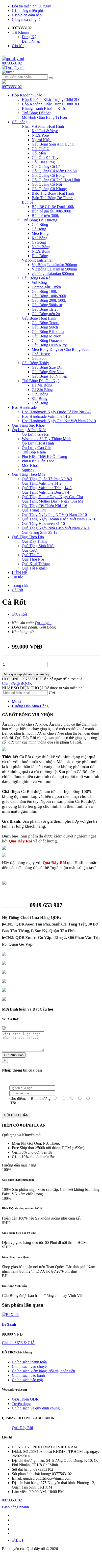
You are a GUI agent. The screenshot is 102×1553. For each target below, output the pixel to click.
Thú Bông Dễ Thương (39, 220)
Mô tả (16, 701)
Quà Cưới (29, 550)
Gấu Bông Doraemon (49, 340)
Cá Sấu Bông (42, 390)
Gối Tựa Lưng (43, 162)
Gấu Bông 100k (44, 291)
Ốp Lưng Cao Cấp (36, 448)
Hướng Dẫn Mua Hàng (30, 706)
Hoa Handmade (24, 407)
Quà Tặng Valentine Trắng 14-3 (47, 488)
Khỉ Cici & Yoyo (45, 131)
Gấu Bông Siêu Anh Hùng (53, 144)
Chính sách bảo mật (27, 1380)
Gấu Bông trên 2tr (46, 314)
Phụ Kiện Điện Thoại (38, 461)
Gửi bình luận (14, 1055)
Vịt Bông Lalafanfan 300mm (54, 265)
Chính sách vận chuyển (30, 1366)
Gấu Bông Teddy (35, 363)
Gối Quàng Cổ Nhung (49, 189)
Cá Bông (39, 242)
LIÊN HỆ (19, 572)
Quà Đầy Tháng (34, 541)
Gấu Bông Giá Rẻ (36, 278)
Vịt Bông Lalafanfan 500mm (54, 269)
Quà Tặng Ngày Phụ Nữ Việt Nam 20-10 (54, 514)
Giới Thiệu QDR (25, 1399)
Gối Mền (39, 153)
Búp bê (27, 202)
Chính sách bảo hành (28, 1375)
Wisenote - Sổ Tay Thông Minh (46, 439)
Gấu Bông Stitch (45, 327)
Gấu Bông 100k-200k (49, 296)
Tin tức (17, 577)
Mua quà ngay (26, 674)
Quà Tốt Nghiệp (35, 568)
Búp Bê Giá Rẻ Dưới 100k (53, 207)
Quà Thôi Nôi (33, 559)
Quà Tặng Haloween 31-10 (43, 523)
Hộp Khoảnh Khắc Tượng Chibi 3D (50, 104)
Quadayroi (43, 623)
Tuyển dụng (21, 1404)
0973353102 (12, 63)
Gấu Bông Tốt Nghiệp (49, 376)
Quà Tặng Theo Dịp (28, 537)
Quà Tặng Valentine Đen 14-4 (45, 492)
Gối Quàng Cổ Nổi (47, 184)
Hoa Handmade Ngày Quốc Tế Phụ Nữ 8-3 (56, 412)
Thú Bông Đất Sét (36, 113)
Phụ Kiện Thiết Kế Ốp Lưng (44, 456)
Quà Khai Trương (36, 564)
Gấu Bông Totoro (45, 323)
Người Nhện (41, 140)
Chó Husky (41, 354)
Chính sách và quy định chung (36, 1408)
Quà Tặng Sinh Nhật (38, 546)
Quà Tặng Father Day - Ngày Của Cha (52, 497)
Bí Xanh (9, 1324)
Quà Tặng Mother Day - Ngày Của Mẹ (52, 501)
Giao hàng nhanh (15, 1507)
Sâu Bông (39, 398)
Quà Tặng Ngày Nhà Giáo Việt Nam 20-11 (56, 528)
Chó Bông (40, 224)
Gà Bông (39, 229)
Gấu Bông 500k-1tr (47, 305)
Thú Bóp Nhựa (34, 452)
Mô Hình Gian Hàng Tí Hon (44, 117)
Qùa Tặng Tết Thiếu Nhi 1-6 (44, 506)
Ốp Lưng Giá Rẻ (35, 434)
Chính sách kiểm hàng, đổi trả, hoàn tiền (43, 1371)
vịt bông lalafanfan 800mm (53, 273)
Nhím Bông (41, 247)
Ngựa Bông (41, 251)
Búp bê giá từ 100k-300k (51, 211)
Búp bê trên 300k (45, 215)
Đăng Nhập (31, 41)
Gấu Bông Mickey (46, 336)
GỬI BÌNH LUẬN (16, 1115)
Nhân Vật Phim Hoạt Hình (43, 126)
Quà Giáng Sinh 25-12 (39, 532)
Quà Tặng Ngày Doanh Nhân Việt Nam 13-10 (58, 519)
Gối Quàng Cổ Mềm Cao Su (54, 171)
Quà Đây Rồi (22, 1428)
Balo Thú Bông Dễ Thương (54, 198)
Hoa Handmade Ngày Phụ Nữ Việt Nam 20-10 (59, 421)
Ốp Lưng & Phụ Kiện (29, 430)
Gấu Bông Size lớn (47, 367)
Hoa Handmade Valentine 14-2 (46, 416)
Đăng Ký (29, 37)
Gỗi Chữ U (41, 149)
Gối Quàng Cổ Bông (48, 175)
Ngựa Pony (41, 135)
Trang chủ (20, 585)
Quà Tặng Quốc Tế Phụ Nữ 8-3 (47, 479)
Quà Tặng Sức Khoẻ (28, 425)
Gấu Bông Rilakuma (48, 331)
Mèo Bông (40, 233)
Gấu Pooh (40, 358)
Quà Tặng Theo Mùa (28, 474)
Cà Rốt (17, 590)
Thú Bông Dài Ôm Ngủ (40, 381)
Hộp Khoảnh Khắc (27, 95)
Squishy (28, 470)
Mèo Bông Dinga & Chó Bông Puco (60, 349)
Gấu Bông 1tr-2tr (45, 309)
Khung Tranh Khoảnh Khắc (44, 108)
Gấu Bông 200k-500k (49, 300)
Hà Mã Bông (42, 385)
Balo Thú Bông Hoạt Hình (53, 193)
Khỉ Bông (39, 238)
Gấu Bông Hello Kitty (49, 345)
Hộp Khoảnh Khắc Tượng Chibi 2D (50, 99)
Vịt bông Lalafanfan (37, 260)
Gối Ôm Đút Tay (45, 157)
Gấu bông (19, 122)
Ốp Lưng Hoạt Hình (38, 443)
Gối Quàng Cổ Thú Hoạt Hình (56, 180)
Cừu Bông (40, 394)
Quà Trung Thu (34, 510)
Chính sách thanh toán (29, 1362)
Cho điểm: (17, 1098)
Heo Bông (40, 256)
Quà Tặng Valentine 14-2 (41, 483)
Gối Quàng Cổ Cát (46, 166)
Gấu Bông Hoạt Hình (39, 318)
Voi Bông (39, 282)
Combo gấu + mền (46, 287)
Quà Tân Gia (32, 555)
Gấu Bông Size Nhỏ (48, 372)
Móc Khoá (30, 465)
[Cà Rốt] (19, 614)
